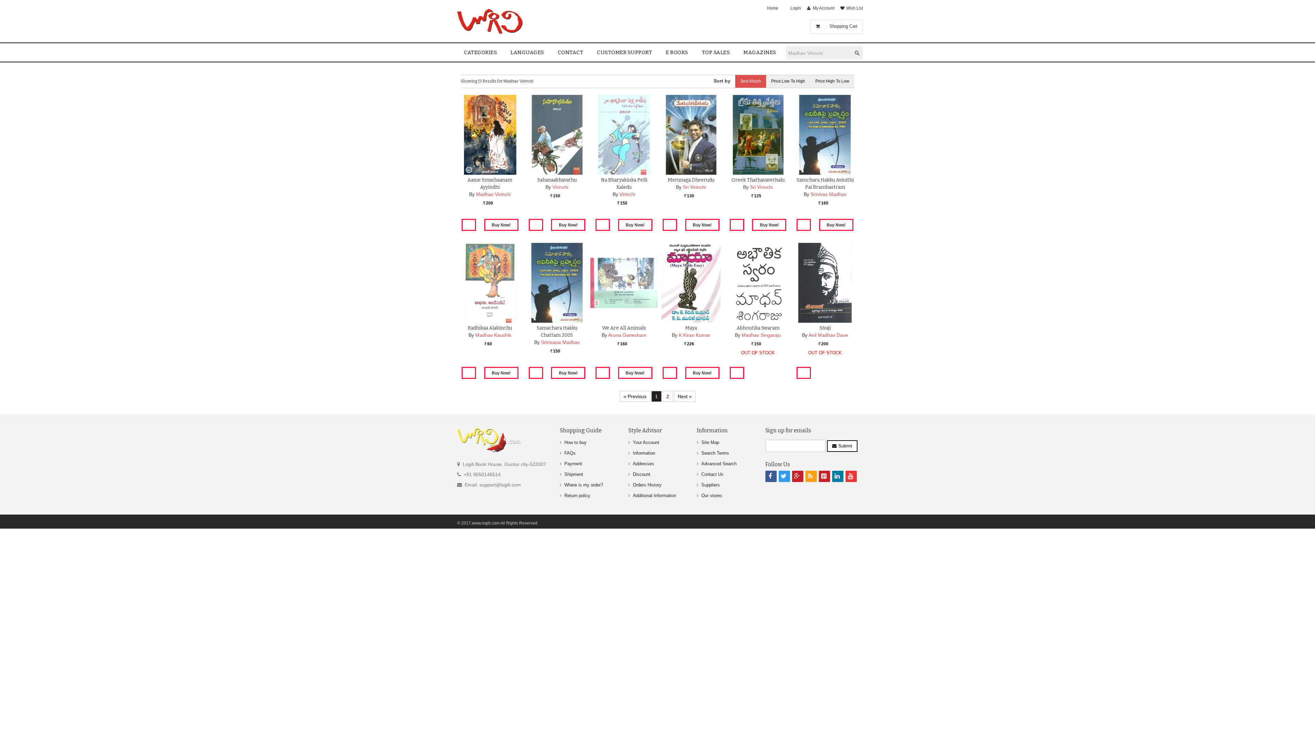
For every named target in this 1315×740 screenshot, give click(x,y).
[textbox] (819, 53)
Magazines (759, 52)
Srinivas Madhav (829, 194)
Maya (691, 328)
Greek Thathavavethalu (758, 180)
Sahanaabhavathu (557, 180)
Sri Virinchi (694, 187)
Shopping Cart (843, 26)
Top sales (716, 52)
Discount (641, 474)
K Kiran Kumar (694, 335)
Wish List (854, 8)
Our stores (711, 495)
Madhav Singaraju (761, 335)
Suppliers (710, 485)
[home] (490, 21)
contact (571, 52)
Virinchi (560, 187)
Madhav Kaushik (493, 335)
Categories (480, 52)
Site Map (710, 442)
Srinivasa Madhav (560, 342)
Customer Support (624, 52)
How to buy (575, 442)
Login (795, 8)
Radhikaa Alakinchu (490, 328)
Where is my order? (583, 485)
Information (644, 453)
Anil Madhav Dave (828, 335)
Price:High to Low (832, 81)
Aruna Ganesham (627, 335)
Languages (527, 52)
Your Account (646, 442)
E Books (677, 52)
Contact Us (712, 474)
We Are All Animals (624, 328)
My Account (823, 8)
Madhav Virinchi (493, 194)
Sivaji (825, 328)
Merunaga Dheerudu (691, 180)
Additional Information (654, 495)
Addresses (643, 463)
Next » (685, 396)
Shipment (573, 474)
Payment (573, 463)
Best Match (750, 81)
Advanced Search (719, 463)
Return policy (577, 495)
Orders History (647, 485)
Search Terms (715, 453)
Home (772, 8)
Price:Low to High (788, 81)
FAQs (570, 453)
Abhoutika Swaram (758, 328)
